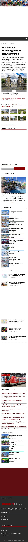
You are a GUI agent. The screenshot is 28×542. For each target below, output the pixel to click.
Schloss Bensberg (16, 104)
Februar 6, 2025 (13, 285)
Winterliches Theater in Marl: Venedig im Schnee (13, 429)
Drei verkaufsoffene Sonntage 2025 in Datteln (13, 393)
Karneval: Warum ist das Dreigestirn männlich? (15, 328)
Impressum (5, 516)
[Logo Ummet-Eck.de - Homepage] (12, 506)
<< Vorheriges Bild (6, 91)
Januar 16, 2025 (13, 339)
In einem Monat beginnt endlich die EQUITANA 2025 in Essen (17, 283)
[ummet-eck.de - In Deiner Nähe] (14, 5)
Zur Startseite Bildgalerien (8, 125)
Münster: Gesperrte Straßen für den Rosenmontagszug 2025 (17, 274)
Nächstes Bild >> (21, 91)
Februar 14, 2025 (13, 277)
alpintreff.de (5, 530)
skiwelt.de (5, 532)
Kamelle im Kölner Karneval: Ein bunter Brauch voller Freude (17, 320)
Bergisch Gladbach (6, 106)
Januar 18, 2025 (13, 331)
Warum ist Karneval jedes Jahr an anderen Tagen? (17, 337)
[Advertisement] (14, 22)
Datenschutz (5, 519)
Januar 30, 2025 (13, 323)
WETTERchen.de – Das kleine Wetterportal (12, 533)
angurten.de (5, 529)
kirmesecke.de (6, 535)
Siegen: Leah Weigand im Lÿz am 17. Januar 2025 (13, 426)
